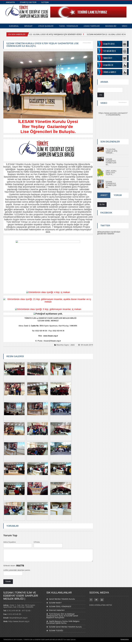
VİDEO (124, 26)
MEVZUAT (28, 26)
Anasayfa (10, 2)
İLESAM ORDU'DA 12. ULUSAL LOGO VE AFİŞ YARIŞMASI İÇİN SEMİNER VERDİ (46, 34)
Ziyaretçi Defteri (28, 2)
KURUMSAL (14, 26)
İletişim (45, 2)
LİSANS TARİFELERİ (92, 26)
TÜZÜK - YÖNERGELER (68, 26)
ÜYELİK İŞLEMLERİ (45, 26)
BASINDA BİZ (110, 26)
